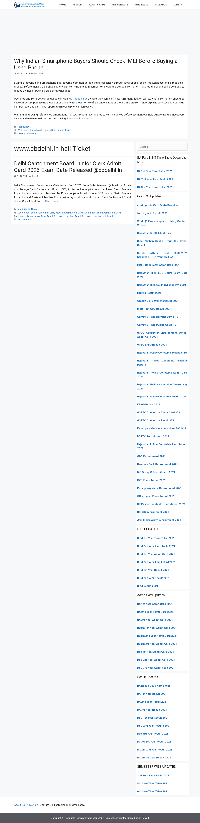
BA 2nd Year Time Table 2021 (155, 179)
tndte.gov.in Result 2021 (152, 213)
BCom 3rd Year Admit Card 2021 (157, 643)
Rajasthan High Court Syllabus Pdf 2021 (161, 284)
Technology (23, 126)
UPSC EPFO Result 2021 (152, 344)
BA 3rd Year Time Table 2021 (155, 187)
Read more (85, 118)
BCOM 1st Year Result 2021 (154, 741)
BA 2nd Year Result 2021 (152, 701)
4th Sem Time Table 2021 (153, 783)
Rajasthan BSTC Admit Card (154, 233)
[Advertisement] (100, 31)
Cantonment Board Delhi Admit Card (36, 212)
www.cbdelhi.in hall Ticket (100, 216)
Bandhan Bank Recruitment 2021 (157, 464)
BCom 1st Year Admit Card (153, 627)
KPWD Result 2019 (148, 404)
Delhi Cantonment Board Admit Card (96, 212)
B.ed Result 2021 (147, 585)
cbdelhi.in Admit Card (66, 212)
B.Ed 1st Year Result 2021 (153, 570)
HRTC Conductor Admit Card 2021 (158, 264)
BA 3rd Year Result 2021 (152, 709)
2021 (173, 627)
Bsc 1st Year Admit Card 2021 (155, 651)
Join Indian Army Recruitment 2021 (159, 520)
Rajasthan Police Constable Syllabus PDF (162, 352)
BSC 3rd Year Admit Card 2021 (156, 667)
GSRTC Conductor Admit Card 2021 (159, 412)
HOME (62, 4)
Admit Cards (24, 209)
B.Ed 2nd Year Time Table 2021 (156, 546)
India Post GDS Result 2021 (154, 308)
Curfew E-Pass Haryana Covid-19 (157, 316)
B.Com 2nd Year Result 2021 (154, 749)
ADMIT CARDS (97, 4)
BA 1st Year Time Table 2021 (154, 171)
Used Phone (29, 130)
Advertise (32, 804)
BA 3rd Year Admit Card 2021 (155, 619)
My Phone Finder (78, 98)
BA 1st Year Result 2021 (152, 693)
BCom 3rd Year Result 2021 (154, 757)
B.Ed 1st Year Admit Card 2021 (156, 554)
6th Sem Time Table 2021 (153, 791)
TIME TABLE (141, 4)
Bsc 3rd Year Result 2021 (152, 733)
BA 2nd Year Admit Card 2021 (155, 611)
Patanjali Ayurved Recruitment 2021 (159, 488)
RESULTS (77, 4)
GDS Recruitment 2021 (151, 456)
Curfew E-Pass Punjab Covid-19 (156, 324)
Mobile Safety (43, 130)
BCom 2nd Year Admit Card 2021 (157, 635)
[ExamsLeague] (30, 4)
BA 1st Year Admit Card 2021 (155, 603)
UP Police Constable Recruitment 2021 (161, 504)
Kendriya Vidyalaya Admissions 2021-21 (161, 428)
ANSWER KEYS (120, 4)
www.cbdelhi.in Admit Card (72, 216)
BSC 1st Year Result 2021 (153, 717)
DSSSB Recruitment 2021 (153, 512)
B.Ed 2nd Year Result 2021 (153, 578)
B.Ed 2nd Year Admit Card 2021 (156, 562)
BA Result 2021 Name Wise (153, 685)
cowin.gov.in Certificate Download (158, 205)
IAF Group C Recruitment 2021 (156, 472)
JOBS (176, 4)
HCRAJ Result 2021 (149, 292)
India (67, 130)
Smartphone (57, 130)
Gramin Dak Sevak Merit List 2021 (158, 300)
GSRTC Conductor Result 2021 (156, 420)
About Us (19, 804)
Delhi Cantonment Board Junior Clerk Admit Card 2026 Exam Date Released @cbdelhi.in (68, 166)
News (34, 209)
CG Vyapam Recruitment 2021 (156, 496)
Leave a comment (27, 133)
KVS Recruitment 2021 (151, 480)
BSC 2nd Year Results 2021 (154, 725)
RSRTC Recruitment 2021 (153, 436)
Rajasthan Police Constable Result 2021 (161, 396)
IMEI (20, 130)
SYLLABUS (161, 4)
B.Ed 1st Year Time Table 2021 (156, 538)
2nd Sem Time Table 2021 (153, 775)
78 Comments (25, 219)
